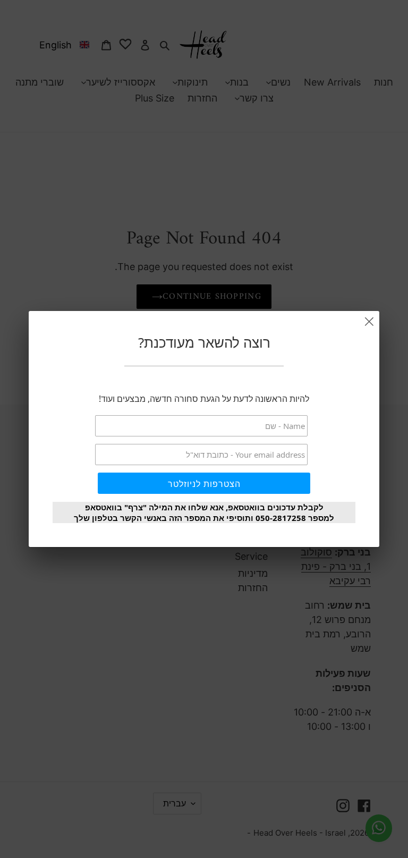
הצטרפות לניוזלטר (204, 484)
